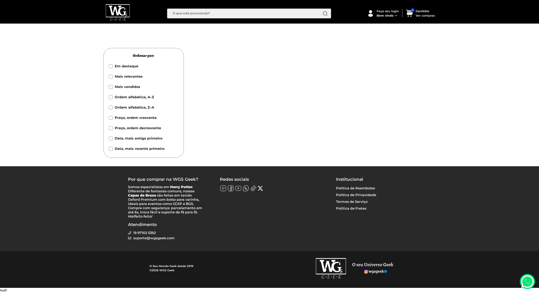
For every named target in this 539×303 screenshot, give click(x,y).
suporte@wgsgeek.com (154, 238)
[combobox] (246, 13)
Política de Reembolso (355, 188)
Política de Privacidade (356, 195)
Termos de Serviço (352, 202)
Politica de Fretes (351, 208)
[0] (410, 16)
